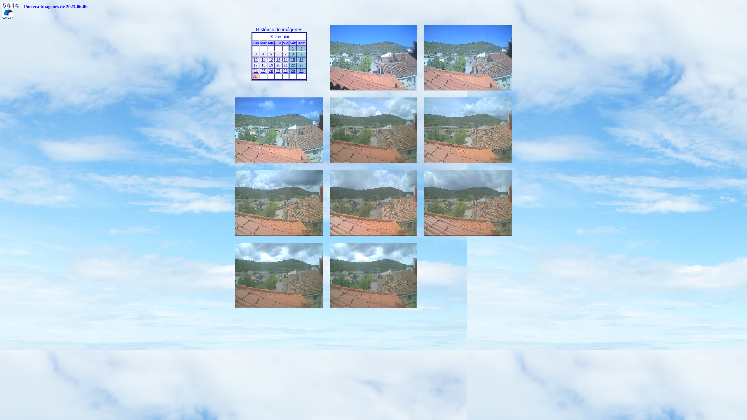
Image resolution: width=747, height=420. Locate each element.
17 (256, 65)
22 (293, 65)
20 (278, 65)
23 (301, 65)
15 (293, 60)
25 (263, 71)
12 (271, 60)
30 (301, 71)
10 (256, 60)
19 (271, 65)
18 (263, 65)
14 (286, 60)
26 (271, 71)
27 (278, 71)
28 (286, 71)
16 (301, 60)
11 (263, 60)
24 (256, 71)
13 (278, 60)
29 (293, 71)
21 (286, 65)
